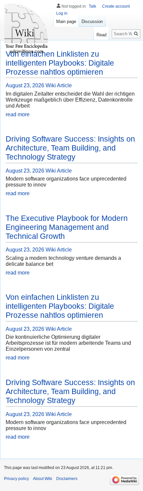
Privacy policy (16, 478)
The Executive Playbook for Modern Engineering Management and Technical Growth (67, 227)
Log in (62, 13)
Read (101, 34)
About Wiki (42, 478)
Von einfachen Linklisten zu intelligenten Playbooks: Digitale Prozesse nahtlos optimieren (60, 63)
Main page (66, 21)
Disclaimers (66, 478)
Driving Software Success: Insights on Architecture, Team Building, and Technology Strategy (70, 148)
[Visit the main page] (26, 26)
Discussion (92, 21)
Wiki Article (59, 85)
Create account (116, 6)
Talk (92, 6)
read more (18, 114)
